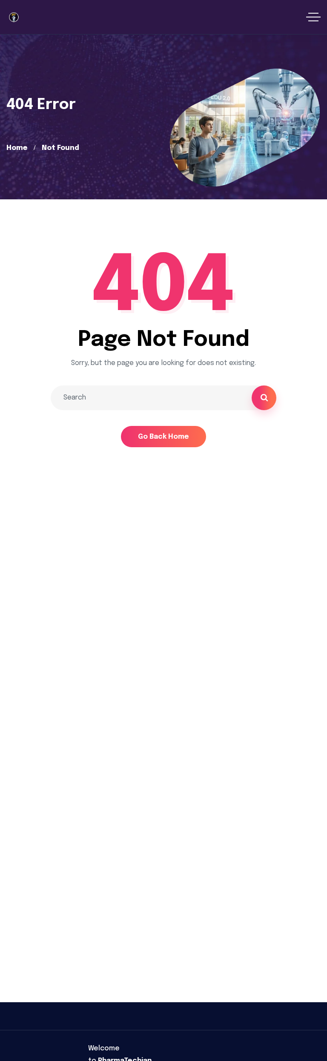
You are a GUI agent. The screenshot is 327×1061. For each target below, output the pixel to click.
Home (16, 148)
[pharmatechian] (13, 17)
